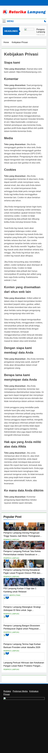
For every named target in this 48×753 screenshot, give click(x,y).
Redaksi (7, 691)
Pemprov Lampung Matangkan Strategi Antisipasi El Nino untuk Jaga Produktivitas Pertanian (22, 610)
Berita (6, 595)
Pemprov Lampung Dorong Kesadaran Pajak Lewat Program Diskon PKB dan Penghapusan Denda (21, 573)
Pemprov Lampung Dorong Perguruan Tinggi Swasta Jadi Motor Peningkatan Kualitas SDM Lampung (42, 30)
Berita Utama (14, 595)
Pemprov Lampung (11, 540)
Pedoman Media (20, 691)
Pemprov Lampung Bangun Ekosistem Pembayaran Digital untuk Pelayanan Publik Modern (21, 628)
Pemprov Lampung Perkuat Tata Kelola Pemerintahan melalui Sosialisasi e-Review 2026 (22, 554)
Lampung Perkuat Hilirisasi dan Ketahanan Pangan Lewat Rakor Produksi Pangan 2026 (23, 665)
